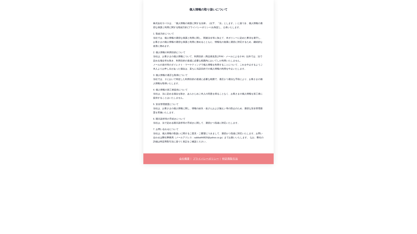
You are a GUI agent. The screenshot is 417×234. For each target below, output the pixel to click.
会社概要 (184, 158)
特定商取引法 (230, 158)
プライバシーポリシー (206, 158)
